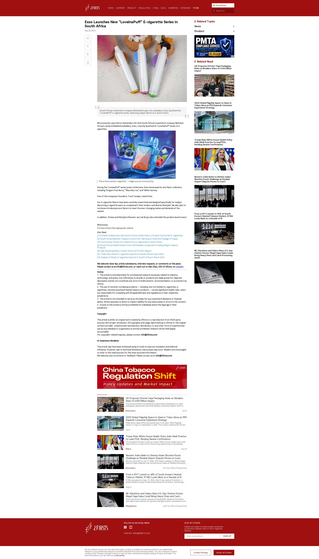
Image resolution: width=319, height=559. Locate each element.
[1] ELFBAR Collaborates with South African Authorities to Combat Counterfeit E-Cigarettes (140, 235)
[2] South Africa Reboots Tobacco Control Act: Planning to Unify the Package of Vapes (137, 239)
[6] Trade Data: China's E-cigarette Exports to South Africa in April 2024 (130, 254)
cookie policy (119, 556)
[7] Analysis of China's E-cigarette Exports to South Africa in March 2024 (130, 257)
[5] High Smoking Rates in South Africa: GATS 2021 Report (124, 251)
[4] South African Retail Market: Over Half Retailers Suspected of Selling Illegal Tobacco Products (137, 246)
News (197, 26)
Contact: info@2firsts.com (137, 533)
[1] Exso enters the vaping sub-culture (115, 228)
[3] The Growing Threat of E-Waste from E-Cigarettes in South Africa (129, 242)
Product (199, 31)
